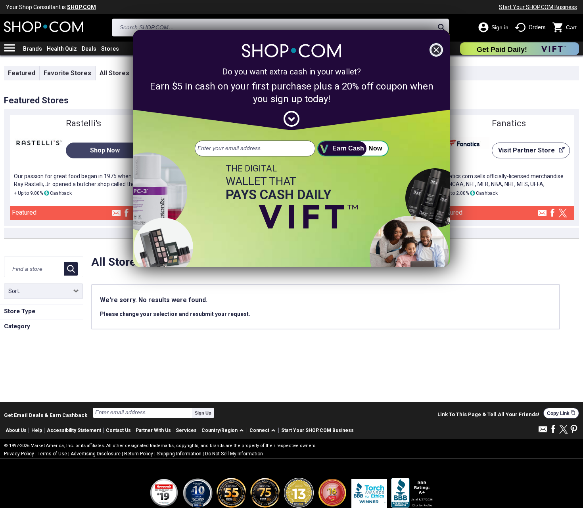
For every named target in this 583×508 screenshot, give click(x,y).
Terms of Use (52, 454)
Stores (110, 49)
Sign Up (203, 413)
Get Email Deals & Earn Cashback (45, 415)
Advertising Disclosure (96, 454)
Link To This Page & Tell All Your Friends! (488, 414)
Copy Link (561, 413)
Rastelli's (83, 123)
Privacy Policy (19, 454)
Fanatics (509, 123)
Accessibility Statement (74, 430)
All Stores (114, 73)
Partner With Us (153, 430)
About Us (16, 430)
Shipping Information (179, 454)
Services (186, 430)
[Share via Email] (116, 215)
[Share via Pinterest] (574, 430)
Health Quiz (62, 49)
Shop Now (105, 150)
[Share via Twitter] (562, 214)
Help (36, 430)
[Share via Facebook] (126, 213)
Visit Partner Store (523, 152)
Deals (89, 49)
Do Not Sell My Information (234, 454)
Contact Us (118, 430)
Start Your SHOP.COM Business (538, 7)
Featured (21, 73)
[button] (224, 430)
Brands (32, 49)
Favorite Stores (67, 73)
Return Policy (138, 454)
